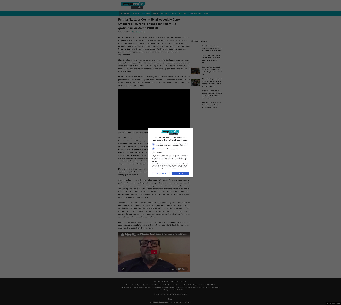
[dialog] (170, 152)
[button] (170, 152)
